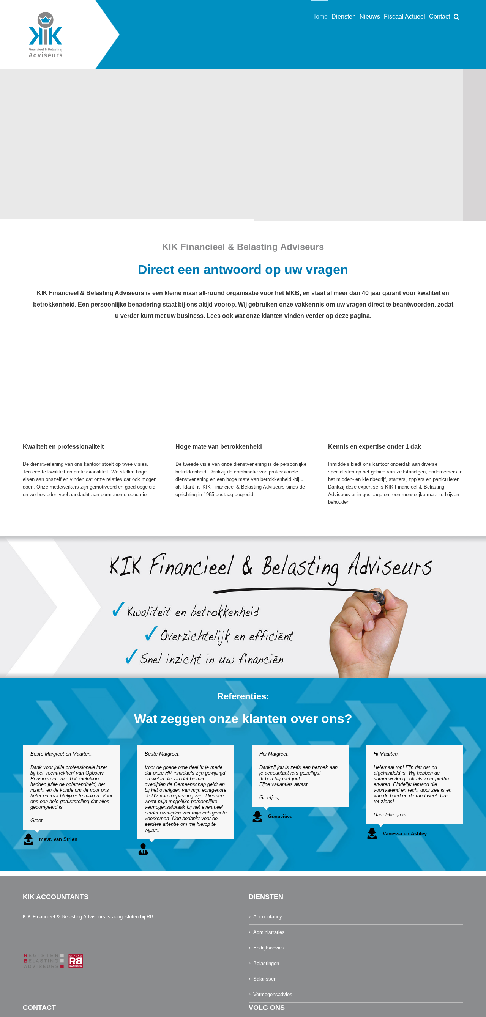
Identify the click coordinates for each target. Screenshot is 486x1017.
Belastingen (266, 963)
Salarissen (264, 979)
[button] (456, 16)
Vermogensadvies (272, 994)
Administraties (269, 932)
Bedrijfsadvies (268, 948)
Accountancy (267, 917)
